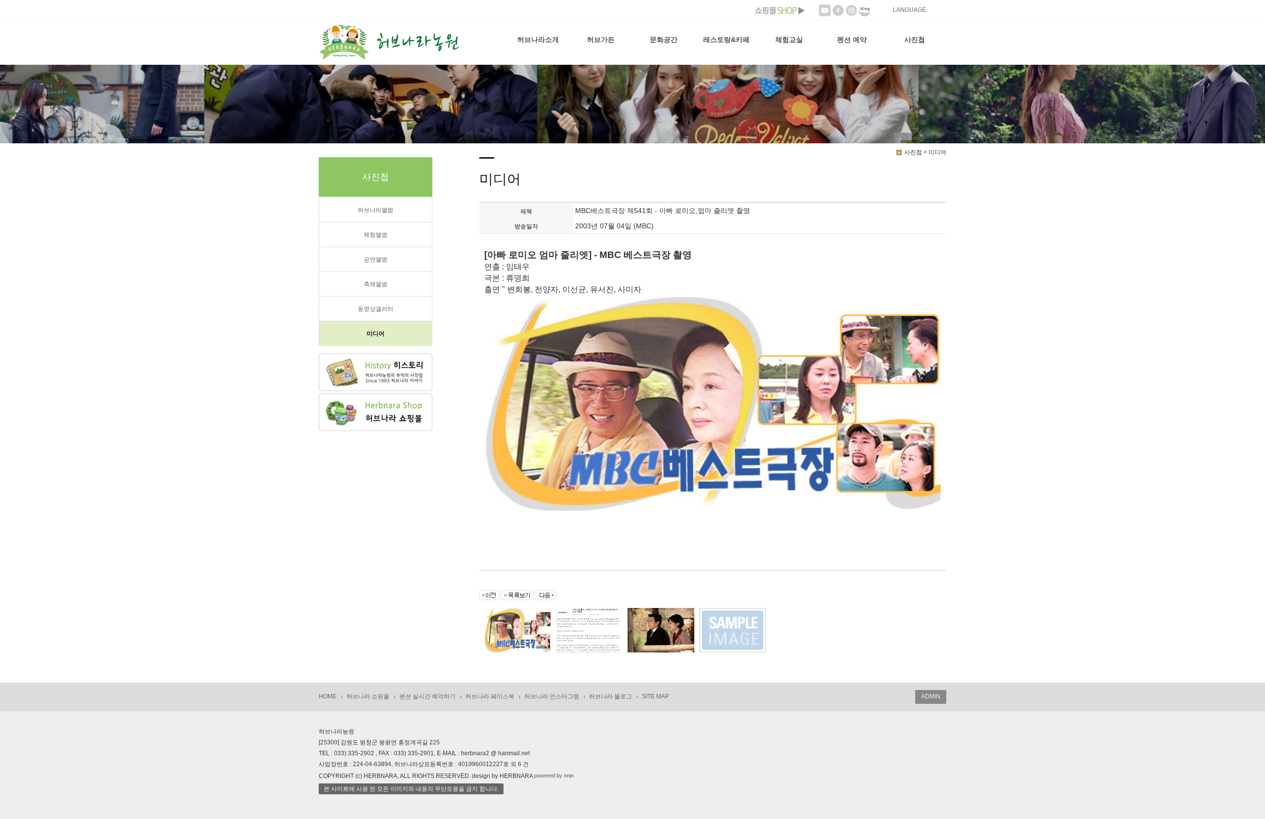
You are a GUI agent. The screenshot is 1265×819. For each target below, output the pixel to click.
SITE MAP (655, 696)
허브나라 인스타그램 (551, 696)
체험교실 (789, 39)
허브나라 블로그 (610, 696)
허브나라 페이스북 (489, 696)
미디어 (375, 333)
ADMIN (930, 696)
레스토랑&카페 (726, 39)
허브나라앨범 (375, 210)
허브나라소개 (538, 39)
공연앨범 (375, 259)
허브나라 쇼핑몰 (367, 696)
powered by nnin (554, 775)
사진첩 (914, 39)
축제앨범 (375, 284)
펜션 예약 (852, 39)
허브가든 (601, 39)
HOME (328, 696)
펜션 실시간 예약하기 (427, 696)
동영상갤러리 (375, 308)
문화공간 (663, 39)
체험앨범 (375, 234)
